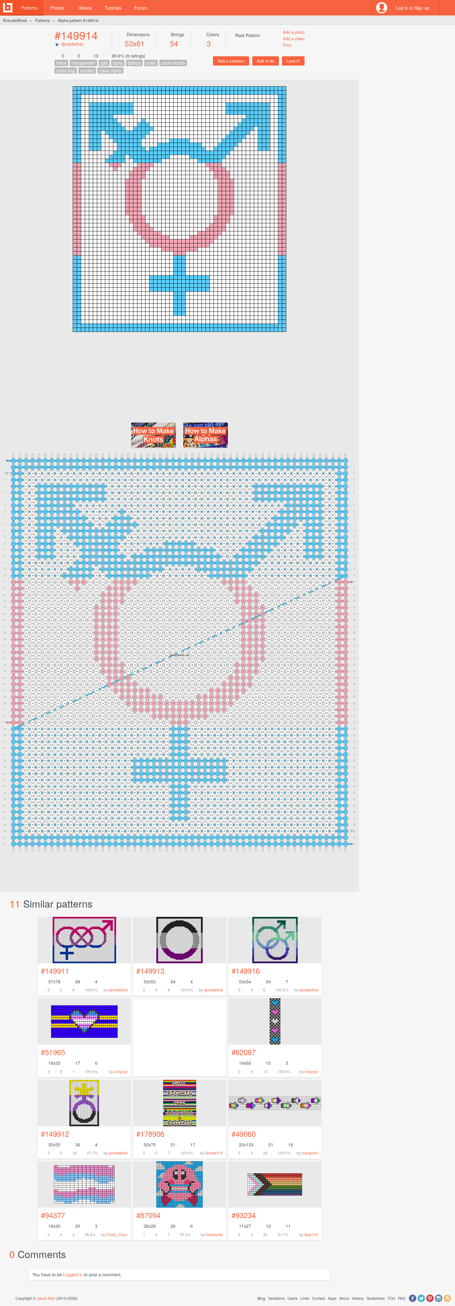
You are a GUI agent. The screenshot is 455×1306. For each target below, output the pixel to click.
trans (61, 63)
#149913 (150, 970)
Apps (332, 1298)
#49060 (244, 1133)
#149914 (76, 35)
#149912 (55, 1133)
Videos (85, 8)
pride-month (173, 63)
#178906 (150, 1133)
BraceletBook (15, 20)
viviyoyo (121, 1071)
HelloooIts (214, 1234)
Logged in (73, 1274)
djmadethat (72, 44)
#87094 (148, 1214)
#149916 (246, 970)
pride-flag (65, 70)
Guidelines (375, 1298)
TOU (391, 1298)
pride (151, 63)
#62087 (244, 1051)
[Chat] (447, 7)
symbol (87, 70)
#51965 (53, 1051)
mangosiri (309, 1152)
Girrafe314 (214, 1152)
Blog (261, 1298)
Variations (276, 1298)
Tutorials (113, 8)
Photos (57, 8)
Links (304, 1298)
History (358, 1298)
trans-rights (110, 70)
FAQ (401, 1298)
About (344, 1298)
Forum (140, 8)
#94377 (53, 1214)
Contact (318, 1298)
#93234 (244, 1214)
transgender (83, 63)
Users (292, 1298)
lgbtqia (134, 63)
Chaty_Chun (117, 1234)
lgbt (104, 63)
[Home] (7, 7)
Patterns (29, 8)
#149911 (55, 970)
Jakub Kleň (46, 1298)
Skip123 (311, 1234)
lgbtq (118, 63)
